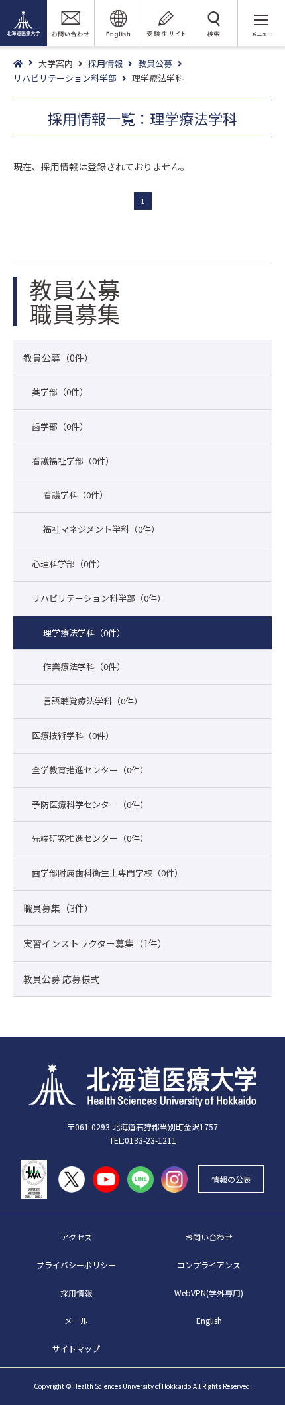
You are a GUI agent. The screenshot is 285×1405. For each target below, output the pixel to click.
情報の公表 (231, 1179)
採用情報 (76, 1292)
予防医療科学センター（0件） (90, 804)
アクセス (76, 1236)
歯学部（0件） (60, 426)
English (209, 1320)
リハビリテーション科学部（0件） (99, 598)
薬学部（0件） (60, 391)
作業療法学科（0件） (84, 666)
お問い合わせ (209, 1236)
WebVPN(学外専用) (208, 1292)
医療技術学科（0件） (73, 735)
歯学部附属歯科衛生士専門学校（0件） (107, 872)
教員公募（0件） (58, 357)
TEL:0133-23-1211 (142, 1140)
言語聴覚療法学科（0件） (92, 701)
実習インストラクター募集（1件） (95, 943)
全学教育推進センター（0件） (90, 770)
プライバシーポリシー (76, 1264)
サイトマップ (76, 1348)
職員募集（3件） (58, 908)
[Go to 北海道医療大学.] (25, 64)
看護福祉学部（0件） (73, 460)
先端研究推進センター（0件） (90, 838)
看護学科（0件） (75, 494)
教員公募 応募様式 (61, 979)
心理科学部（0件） (68, 563)
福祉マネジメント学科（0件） (101, 529)
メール (76, 1320)
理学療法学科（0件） (84, 632)
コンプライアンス (209, 1264)
